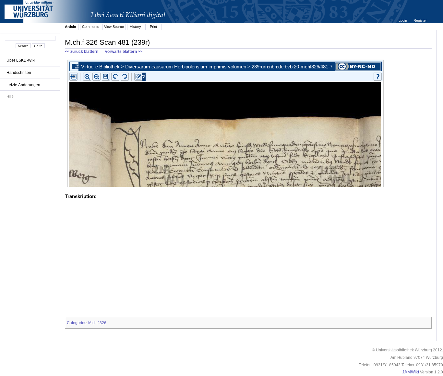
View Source (114, 27)
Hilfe (10, 97)
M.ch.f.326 (97, 323)
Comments (90, 27)
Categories (76, 323)
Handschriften (18, 72)
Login (403, 20)
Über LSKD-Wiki (20, 60)
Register (420, 20)
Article (70, 27)
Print (153, 27)
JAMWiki (410, 372)
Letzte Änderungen (23, 85)
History (135, 27)
